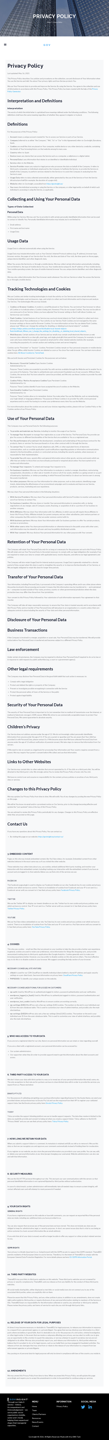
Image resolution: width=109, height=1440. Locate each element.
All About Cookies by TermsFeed (31, 353)
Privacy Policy (62, 1406)
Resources (36, 1418)
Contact (35, 1426)
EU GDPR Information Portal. (81, 1257)
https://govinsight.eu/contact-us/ (50, 837)
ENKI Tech (76, 1437)
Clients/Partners (39, 1414)
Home (49, 22)
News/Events (37, 1422)
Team (34, 1410)
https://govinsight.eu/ (55, 184)
